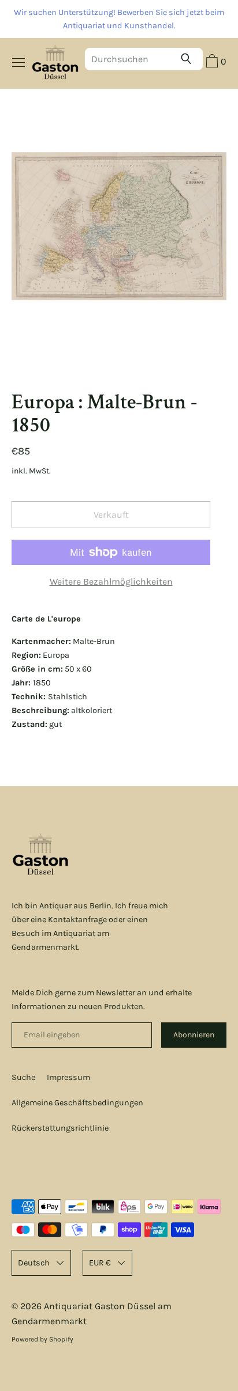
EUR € (100, 1263)
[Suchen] (189, 58)
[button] (214, 62)
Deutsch (34, 1263)
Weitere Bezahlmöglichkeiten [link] (111, 581)
